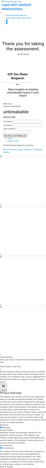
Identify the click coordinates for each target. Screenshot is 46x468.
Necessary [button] (4, 425)
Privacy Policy (13, 141)
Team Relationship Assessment (18, 18)
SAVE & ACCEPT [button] (6, 467)
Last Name (8, 125)
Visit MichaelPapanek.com (16, 15)
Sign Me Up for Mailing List (15, 136)
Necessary (6, 427)
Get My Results (23, 54)
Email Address (9, 129)
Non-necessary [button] (6, 445)
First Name (8, 121)
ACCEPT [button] (2, 382)
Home (9, 138)
